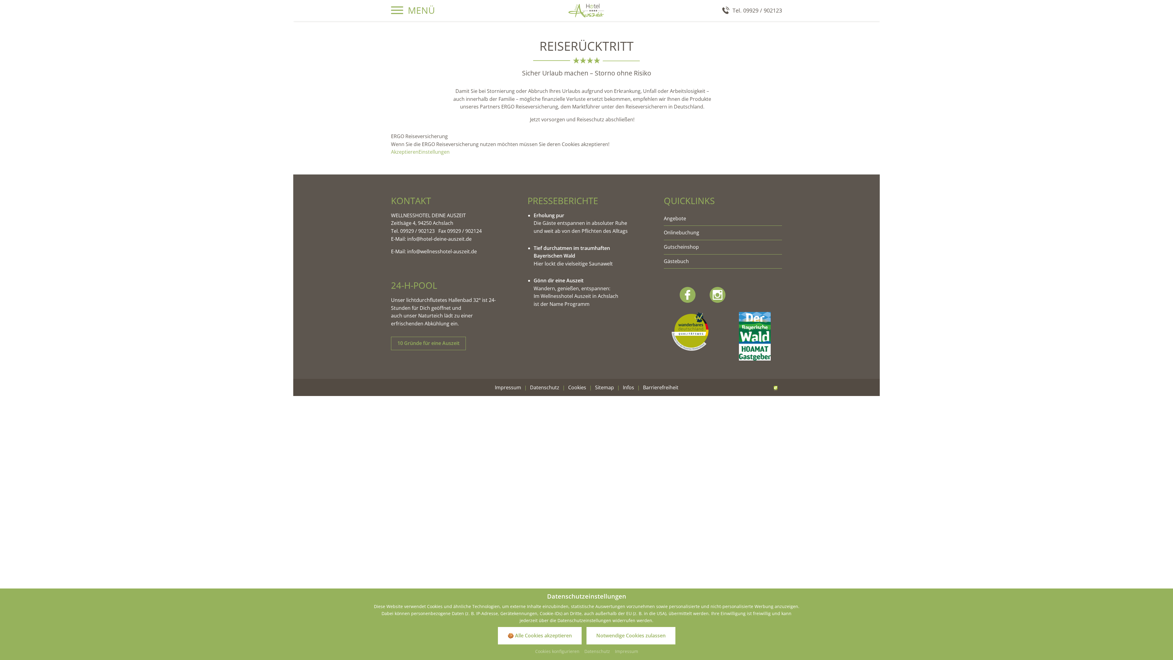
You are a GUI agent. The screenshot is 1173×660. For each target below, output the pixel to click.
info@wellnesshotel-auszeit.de (442, 251)
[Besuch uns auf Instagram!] (717, 295)
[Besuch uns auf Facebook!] (688, 295)
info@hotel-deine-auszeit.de (440, 239)
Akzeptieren (404, 151)
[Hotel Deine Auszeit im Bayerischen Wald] (586, 10)
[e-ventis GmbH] (775, 387)
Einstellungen (434, 151)
